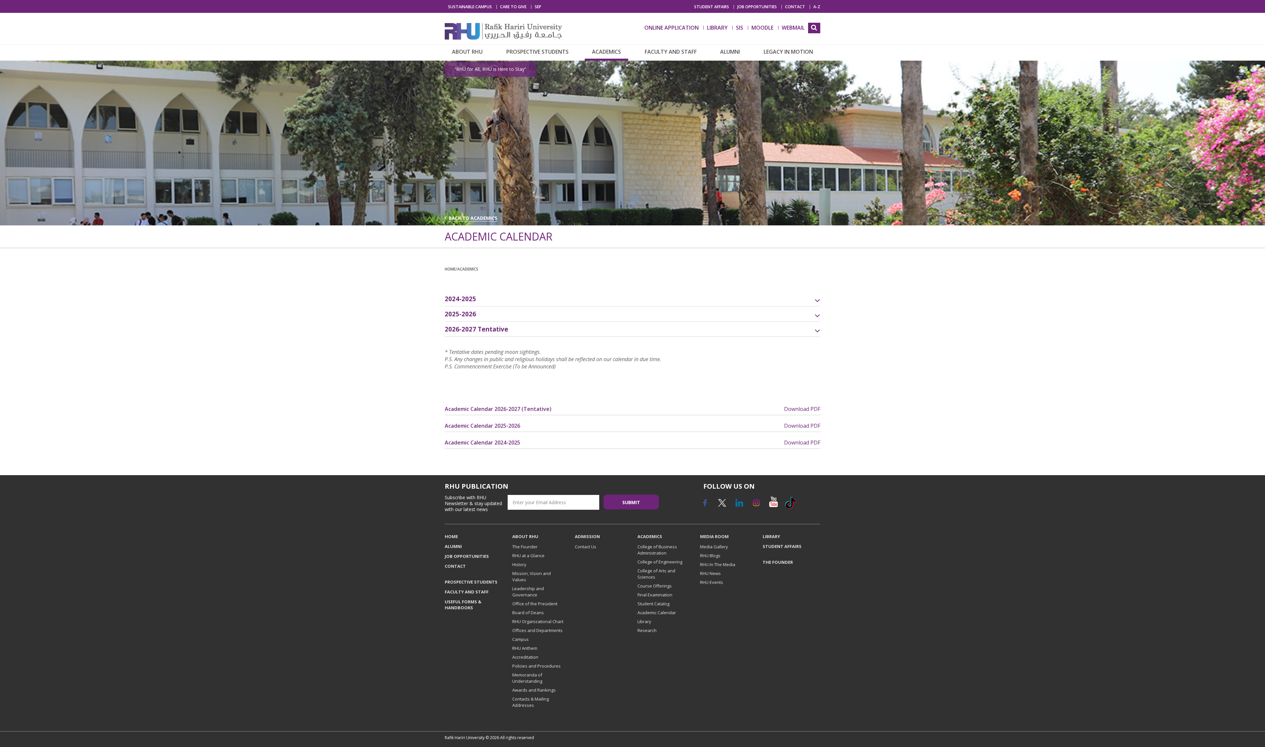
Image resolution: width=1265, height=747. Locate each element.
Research (647, 630)
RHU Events (711, 582)
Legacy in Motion (788, 51)
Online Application (671, 28)
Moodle (762, 28)
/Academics (467, 269)
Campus (520, 639)
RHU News (710, 573)
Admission (587, 536)
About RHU (467, 51)
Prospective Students (537, 51)
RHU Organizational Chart (537, 621)
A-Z (816, 7)
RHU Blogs (710, 556)
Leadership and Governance (528, 592)
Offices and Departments (537, 630)
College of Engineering (659, 562)
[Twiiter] (722, 505)
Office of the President (534, 604)
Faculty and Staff (671, 51)
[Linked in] (739, 505)
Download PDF (802, 409)
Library (644, 621)
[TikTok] (790, 505)
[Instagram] (756, 505)
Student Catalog (653, 604)
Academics (606, 51)
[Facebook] (705, 505)
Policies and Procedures (536, 666)
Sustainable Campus (470, 7)
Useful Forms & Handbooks (463, 605)
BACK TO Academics (473, 218)
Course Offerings (654, 586)
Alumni (730, 51)
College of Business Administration (657, 550)
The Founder (525, 547)
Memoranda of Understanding (527, 678)
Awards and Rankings (534, 690)
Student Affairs (711, 7)
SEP (538, 7)
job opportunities (757, 7)
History (519, 564)
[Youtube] (773, 505)
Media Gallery (714, 547)
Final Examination (654, 595)
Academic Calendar (656, 613)
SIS (739, 28)
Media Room (714, 536)
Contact (795, 7)
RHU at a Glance (528, 556)
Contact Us (585, 547)
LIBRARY (717, 28)
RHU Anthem (524, 648)
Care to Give (513, 7)
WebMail (793, 28)
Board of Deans (528, 613)
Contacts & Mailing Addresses (530, 702)
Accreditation (525, 657)
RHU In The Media (717, 564)
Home (450, 269)
